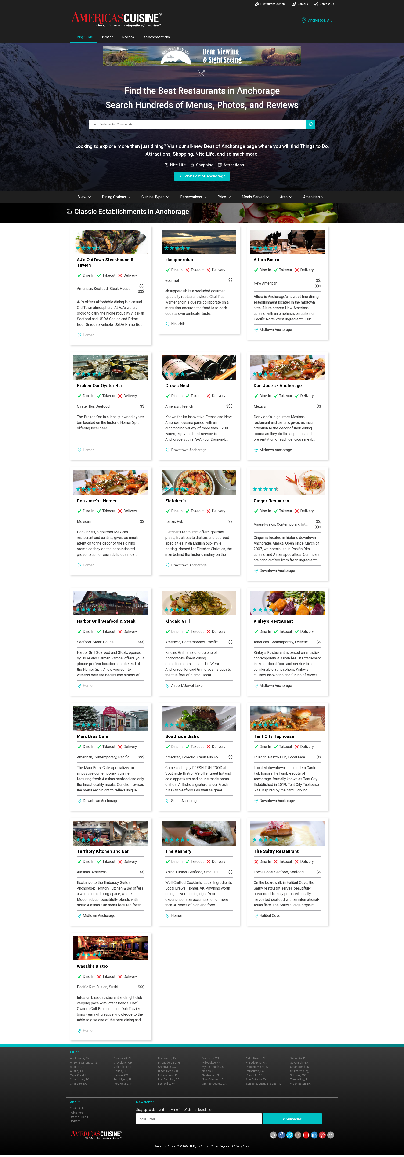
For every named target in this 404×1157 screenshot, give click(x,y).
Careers (303, 4)
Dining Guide (84, 37)
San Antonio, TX (256, 1079)
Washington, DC (300, 1083)
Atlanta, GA (77, 1067)
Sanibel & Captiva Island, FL (263, 1083)
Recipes (128, 37)
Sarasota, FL (298, 1058)
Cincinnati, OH (123, 1058)
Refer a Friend (79, 1117)
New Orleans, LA (212, 1079)
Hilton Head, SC (168, 1071)
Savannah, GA (299, 1062)
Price (221, 197)
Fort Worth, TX (167, 1058)
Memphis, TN (210, 1058)
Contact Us (327, 4)
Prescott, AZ (254, 1075)
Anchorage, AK (320, 20)
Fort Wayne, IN (123, 1083)
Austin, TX (76, 1071)
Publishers (76, 1112)
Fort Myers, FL (123, 1079)
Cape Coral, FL (79, 1075)
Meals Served (253, 197)
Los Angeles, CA (168, 1079)
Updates (75, 1121)
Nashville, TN (210, 1075)
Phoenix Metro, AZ (258, 1067)
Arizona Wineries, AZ (83, 1062)
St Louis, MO (298, 1075)
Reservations (191, 197)
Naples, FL (208, 1071)
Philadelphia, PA (256, 1062)
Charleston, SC (79, 1079)
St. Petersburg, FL (301, 1071)
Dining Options (114, 197)
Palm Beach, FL (256, 1058)
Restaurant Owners (273, 4)
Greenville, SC (167, 1067)
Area (284, 197)
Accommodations (156, 37)
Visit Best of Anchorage (204, 176)
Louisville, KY (166, 1083)
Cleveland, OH (123, 1062)
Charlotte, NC (78, 1083)
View (82, 197)
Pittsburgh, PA (255, 1071)
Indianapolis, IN (168, 1075)
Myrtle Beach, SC (213, 1067)
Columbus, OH (123, 1067)
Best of (107, 37)
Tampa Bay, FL (299, 1079)
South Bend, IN (299, 1067)
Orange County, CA (214, 1083)
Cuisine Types (153, 197)
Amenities (311, 197)
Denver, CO (121, 1075)
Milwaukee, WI (211, 1062)
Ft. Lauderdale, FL (169, 1062)
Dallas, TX (120, 1071)
